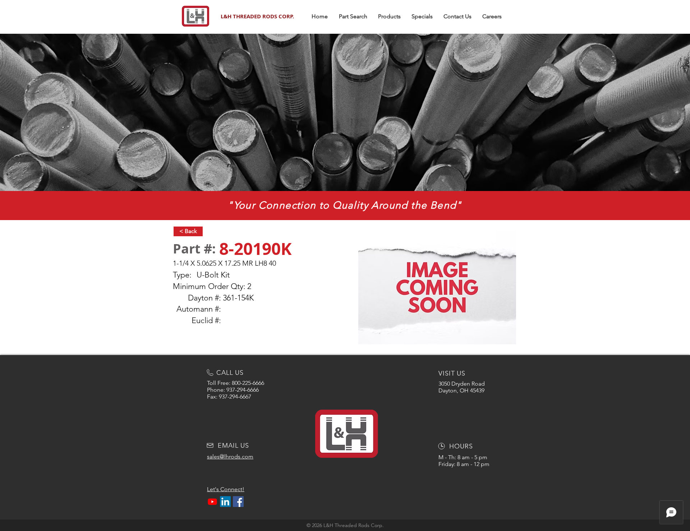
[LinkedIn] (225, 501)
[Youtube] (212, 501)
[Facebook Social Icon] (238, 501)
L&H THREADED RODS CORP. (257, 16)
